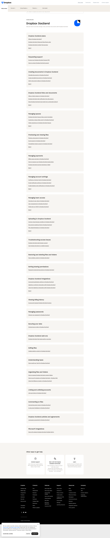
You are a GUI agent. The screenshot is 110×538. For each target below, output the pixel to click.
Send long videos (48, 490)
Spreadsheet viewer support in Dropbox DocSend (40, 143)
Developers (71, 497)
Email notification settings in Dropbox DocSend (39, 183)
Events (70, 490)
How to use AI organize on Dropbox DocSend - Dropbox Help (43, 378)
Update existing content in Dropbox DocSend (39, 351)
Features (22, 494)
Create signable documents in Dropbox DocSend (40, 78)
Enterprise (35, 494)
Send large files (48, 488)
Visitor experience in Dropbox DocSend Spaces (39, 122)
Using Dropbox (23, 7)
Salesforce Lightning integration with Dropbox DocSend (41, 285)
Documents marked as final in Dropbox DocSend (40, 224)
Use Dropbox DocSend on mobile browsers (38, 245)
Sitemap (58, 502)
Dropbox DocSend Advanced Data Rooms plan (39, 42)
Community (88, 2)
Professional (35, 490)
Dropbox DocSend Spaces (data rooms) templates (40, 117)
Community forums (73, 499)
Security (22, 499)
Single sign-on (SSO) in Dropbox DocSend (38, 206)
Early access (23, 501)
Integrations (23, 492)
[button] (27, 11)
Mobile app (23, 490)
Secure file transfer (49, 496)
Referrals (71, 501)
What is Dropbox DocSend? (35, 39)
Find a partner (72, 507)
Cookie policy (60, 494)
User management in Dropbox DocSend (38, 203)
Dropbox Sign (36, 501)
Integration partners (73, 505)
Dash (34, 497)
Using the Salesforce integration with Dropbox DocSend (41, 287)
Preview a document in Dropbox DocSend (38, 138)
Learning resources (61, 504)
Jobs (82, 490)
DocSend (35, 499)
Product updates (36, 507)
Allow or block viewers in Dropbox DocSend (38, 96)
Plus (34, 488)
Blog (70, 488)
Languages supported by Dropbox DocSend (38, 420)
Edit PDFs (47, 500)
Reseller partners (72, 503)
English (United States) (25, 520)
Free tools (23, 507)
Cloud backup (48, 498)
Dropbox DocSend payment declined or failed (39, 164)
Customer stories (72, 492)
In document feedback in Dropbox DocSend (39, 408)
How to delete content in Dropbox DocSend (38, 258)
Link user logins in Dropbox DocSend (37, 393)
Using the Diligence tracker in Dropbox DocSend (40, 381)
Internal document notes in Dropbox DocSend (39, 405)
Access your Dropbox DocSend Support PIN (39, 60)
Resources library (72, 494)
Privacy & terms (60, 492)
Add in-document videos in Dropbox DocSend (39, 80)
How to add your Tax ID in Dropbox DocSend (39, 363)
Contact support (105, 2)
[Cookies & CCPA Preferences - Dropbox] (21, 529)
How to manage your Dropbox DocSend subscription (41, 162)
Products (34, 7)
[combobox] (56, 11)
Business (35, 492)
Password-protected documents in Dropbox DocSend (41, 270)
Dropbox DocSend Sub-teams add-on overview (39, 339)
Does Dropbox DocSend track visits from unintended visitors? (43, 101)
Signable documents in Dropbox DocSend (38, 75)
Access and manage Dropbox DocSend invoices (39, 303)
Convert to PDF (48, 506)
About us (83, 488)
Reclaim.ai (35, 503)
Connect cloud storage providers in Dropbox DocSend (41, 222)
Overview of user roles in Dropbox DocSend (38, 201)
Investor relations (84, 492)
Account (12, 7)
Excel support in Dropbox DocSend (36, 141)
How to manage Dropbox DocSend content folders (40, 375)
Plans (34, 505)
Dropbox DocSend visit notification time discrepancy (41, 99)
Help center (80, 2)
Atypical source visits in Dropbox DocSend (38, 327)
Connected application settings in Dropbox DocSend (41, 282)
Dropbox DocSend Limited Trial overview (38, 45)
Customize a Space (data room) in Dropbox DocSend (41, 120)
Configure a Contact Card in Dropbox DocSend (39, 180)
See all (29, 48)
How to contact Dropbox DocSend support (38, 63)
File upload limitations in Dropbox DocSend (38, 227)
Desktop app (23, 488)
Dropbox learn (96, 2)
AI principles (59, 500)
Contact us (59, 490)
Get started (44, 7)
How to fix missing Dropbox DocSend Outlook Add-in (41, 432)
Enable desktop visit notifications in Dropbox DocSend (41, 185)
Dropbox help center (30, 19)
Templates (23, 505)
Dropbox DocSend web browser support (38, 243)
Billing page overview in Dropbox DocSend (38, 159)
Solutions (23, 497)
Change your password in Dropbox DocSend (39, 315)
